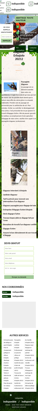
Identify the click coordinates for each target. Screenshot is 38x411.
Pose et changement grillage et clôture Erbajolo (7, 353)
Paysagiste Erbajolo (17, 341)
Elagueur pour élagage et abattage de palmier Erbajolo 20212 (29, 350)
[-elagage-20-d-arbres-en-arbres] (2, 7)
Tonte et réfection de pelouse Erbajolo (7, 376)
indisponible (18, 4)
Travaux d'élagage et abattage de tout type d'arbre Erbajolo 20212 (29, 374)
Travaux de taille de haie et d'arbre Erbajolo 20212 (19, 376)
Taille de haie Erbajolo (7, 369)
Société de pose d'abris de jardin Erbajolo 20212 (19, 366)
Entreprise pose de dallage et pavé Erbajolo (8, 342)
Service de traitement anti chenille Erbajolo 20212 (29, 361)
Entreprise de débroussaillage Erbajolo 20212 (29, 385)
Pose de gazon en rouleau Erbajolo (8, 385)
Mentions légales (19, 407)
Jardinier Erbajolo (16, 346)
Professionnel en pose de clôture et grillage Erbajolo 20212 (18, 355)
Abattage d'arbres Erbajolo (6, 363)
